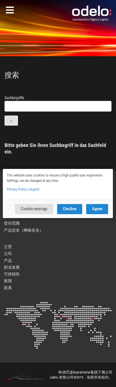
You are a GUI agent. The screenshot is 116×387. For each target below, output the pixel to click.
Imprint (34, 189)
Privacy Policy (17, 189)
